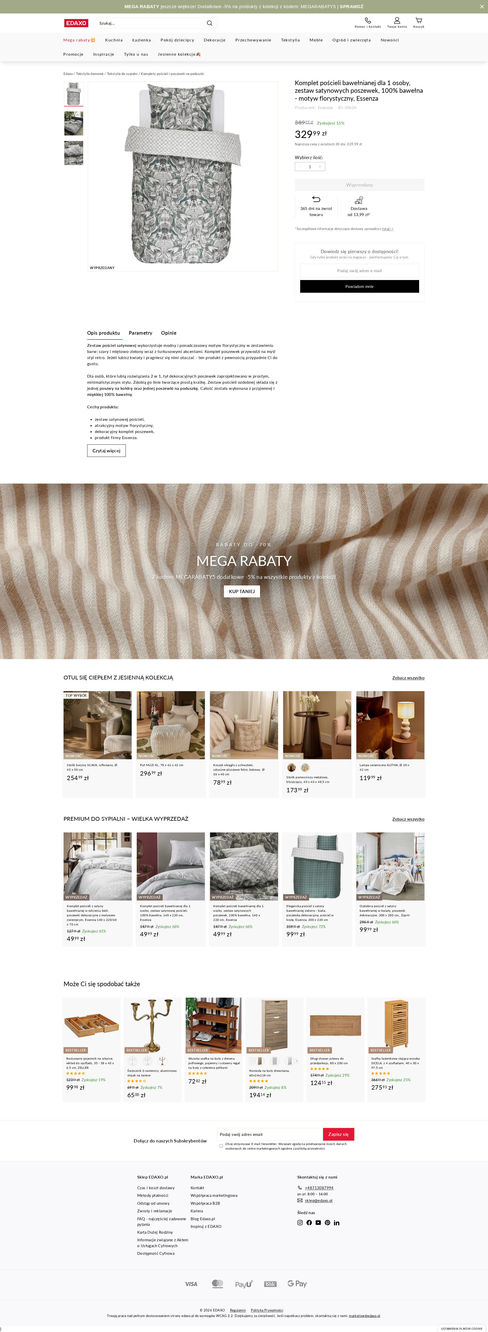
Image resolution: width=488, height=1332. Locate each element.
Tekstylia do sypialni (122, 74)
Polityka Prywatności (267, 1310)
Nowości (390, 39)
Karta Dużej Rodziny (155, 1232)
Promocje (73, 54)
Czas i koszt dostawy (156, 1187)
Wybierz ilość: (309, 157)
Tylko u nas (136, 54)
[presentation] (297, 1061)
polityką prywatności (310, 1148)
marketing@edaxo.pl (364, 1316)
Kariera (197, 1211)
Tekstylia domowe (89, 74)
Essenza (325, 107)
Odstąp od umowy (153, 1203)
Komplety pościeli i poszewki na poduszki (172, 74)
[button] (76, 1073)
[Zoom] (183, 176)
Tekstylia (290, 39)
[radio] (291, 767)
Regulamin (238, 1310)
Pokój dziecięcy (177, 39)
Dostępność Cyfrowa (155, 1253)
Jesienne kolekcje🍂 (179, 54)
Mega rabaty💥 (79, 39)
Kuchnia (114, 39)
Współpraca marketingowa (214, 1195)
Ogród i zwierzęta (351, 39)
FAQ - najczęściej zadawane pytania (161, 1221)
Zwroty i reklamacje (154, 1211)
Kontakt (197, 1187)
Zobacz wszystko (408, 677)
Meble (316, 39)
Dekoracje (214, 39)
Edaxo (68, 74)
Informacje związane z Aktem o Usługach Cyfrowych (162, 1242)
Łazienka (141, 39)
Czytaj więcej (106, 450)
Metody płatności (152, 1195)
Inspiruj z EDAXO (206, 1226)
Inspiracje (103, 54)
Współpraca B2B (205, 1203)
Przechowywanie (253, 39)
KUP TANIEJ (242, 591)
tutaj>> (387, 229)
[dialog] (461, 1328)
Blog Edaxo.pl (203, 1218)
